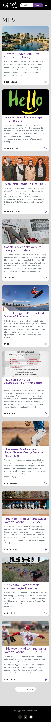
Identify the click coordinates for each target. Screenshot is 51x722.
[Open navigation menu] (46, 5)
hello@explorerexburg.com (25, 711)
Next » (31, 689)
